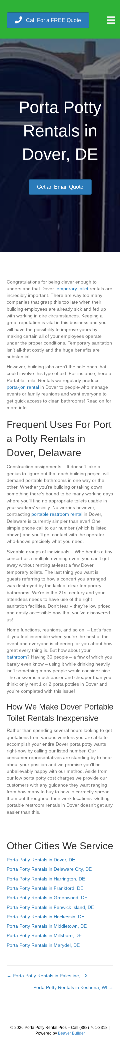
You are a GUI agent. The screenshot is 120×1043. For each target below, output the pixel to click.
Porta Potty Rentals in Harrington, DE (46, 878)
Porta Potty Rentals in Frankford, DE (45, 888)
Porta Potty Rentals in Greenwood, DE (47, 897)
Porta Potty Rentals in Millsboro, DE (44, 935)
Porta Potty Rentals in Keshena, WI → (73, 987)
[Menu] (111, 20)
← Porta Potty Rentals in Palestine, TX (47, 975)
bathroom (17, 657)
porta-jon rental (23, 387)
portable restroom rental (56, 514)
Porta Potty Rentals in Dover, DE (41, 859)
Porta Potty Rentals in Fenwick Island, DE (50, 907)
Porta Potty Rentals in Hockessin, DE (45, 916)
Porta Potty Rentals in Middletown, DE (47, 926)
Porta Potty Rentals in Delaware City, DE (49, 869)
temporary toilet (71, 288)
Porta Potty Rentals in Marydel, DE (43, 945)
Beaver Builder (71, 1033)
